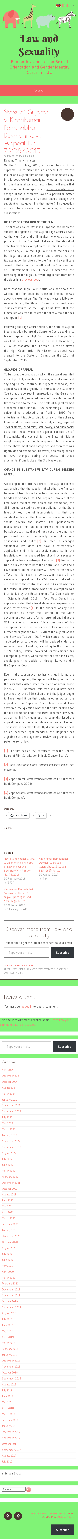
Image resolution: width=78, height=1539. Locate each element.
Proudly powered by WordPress (47, 1513)
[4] (33, 608)
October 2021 (10, 1188)
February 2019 (10, 1348)
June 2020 (8, 1259)
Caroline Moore (65, 1516)
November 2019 (11, 1295)
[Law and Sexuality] (39, 16)
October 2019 (10, 1301)
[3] (58, 560)
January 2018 (9, 1425)
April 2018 (8, 1408)
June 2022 (7, 1164)
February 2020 (10, 1283)
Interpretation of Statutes (18, 965)
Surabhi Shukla (25, 156)
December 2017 (11, 1431)
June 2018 (8, 1396)
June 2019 (8, 1325)
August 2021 (9, 1194)
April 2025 (8, 1070)
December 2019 (11, 1289)
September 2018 (11, 1378)
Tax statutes (16, 972)
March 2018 (9, 1414)
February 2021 (10, 1224)
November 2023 (11, 1105)
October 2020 (10, 1242)
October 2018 (10, 1372)
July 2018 (7, 1390)
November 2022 (11, 1141)
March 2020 (9, 1277)
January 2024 (9, 1099)
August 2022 (9, 1153)
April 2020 (8, 1271)
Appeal (7, 969)
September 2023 (11, 1111)
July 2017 (7, 1461)
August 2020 (9, 1248)
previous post (30, 279)
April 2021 (8, 1212)
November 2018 (11, 1366)
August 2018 (9, 1384)
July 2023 (7, 1117)
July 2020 (7, 1253)
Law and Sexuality (39, 45)
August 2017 (9, 1455)
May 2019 (7, 1331)
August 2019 (9, 1313)
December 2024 (11, 1075)
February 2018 (10, 1420)
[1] (20, 317)
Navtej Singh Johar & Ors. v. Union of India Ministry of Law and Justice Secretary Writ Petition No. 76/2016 (19, 866)
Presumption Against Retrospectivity (32, 969)
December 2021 (11, 1182)
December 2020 (11, 1236)
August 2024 (9, 1087)
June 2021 (7, 1200)
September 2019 (11, 1307)
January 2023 (9, 1135)
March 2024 (8, 1093)
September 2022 (11, 1147)
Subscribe (62, 952)
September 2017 (11, 1449)
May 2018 (7, 1402)
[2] (39, 541)
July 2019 (7, 1319)
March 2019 (9, 1342)
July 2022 (7, 1159)
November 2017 (11, 1437)
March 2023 (8, 1129)
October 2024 (10, 1081)
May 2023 (7, 1123)
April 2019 (8, 1337)
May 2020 (7, 1265)
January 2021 (9, 1230)
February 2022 (10, 1176)
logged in (26, 1006)
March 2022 (8, 1170)
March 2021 (8, 1218)
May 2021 (7, 1206)
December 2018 (11, 1360)
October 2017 (10, 1443)
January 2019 (9, 1354)
